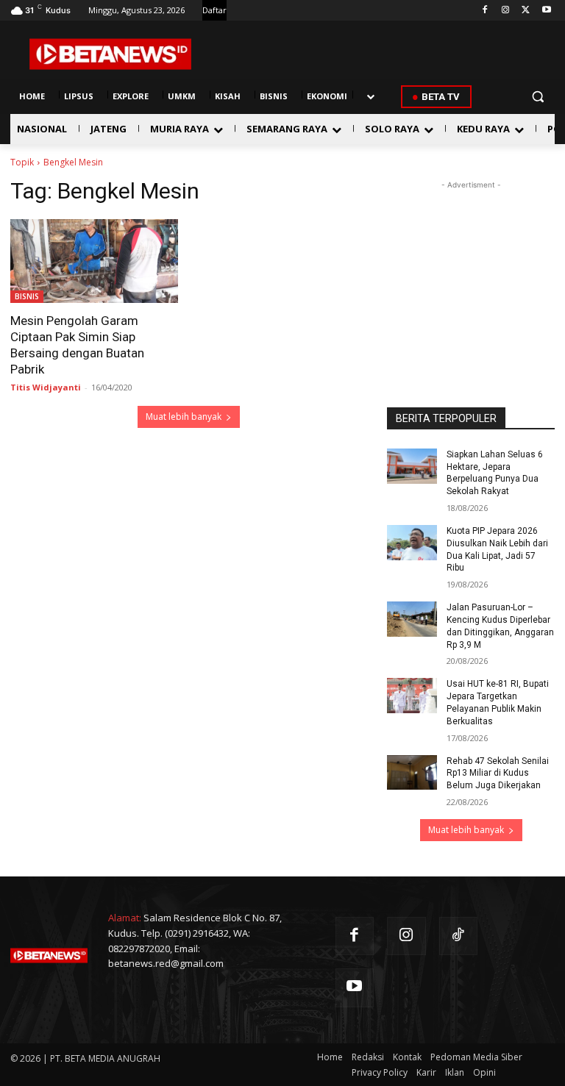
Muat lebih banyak (183, 416)
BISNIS (27, 296)
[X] (525, 10)
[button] (537, 96)
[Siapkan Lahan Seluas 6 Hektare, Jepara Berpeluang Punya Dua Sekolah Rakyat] (412, 466)
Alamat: (124, 917)
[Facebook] (485, 10)
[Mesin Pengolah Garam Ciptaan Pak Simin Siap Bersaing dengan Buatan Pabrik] (94, 261)
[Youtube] (546, 10)
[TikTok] (458, 936)
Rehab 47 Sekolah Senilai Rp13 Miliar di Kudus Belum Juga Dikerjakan (498, 773)
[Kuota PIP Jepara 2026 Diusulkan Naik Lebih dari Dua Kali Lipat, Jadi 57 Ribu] (412, 542)
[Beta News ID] (110, 54)
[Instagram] (505, 10)
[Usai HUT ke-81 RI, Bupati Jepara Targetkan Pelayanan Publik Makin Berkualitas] (412, 695)
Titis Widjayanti (45, 387)
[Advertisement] (470, 266)
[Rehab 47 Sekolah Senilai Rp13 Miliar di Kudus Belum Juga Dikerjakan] (412, 772)
